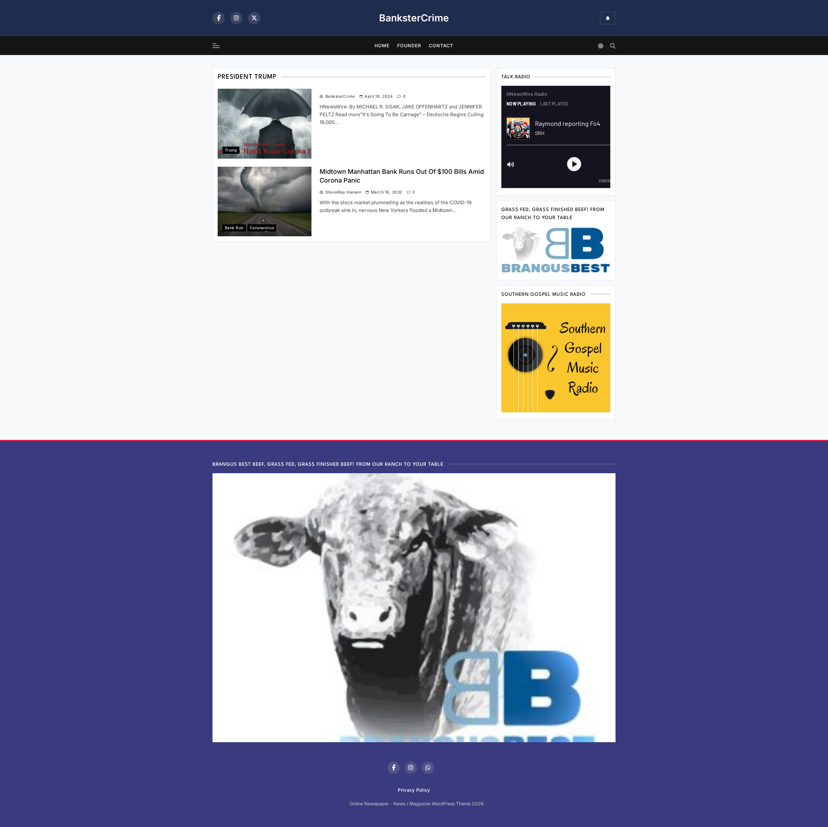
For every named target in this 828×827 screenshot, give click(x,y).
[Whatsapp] (428, 768)
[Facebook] (218, 18)
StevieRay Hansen (343, 192)
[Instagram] (236, 18)
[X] (254, 18)
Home (382, 45)
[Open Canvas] (216, 45)
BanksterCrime (414, 18)
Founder (409, 45)
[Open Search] (613, 46)
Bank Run (234, 228)
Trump (231, 150)
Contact (441, 45)
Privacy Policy (414, 790)
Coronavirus (262, 228)
